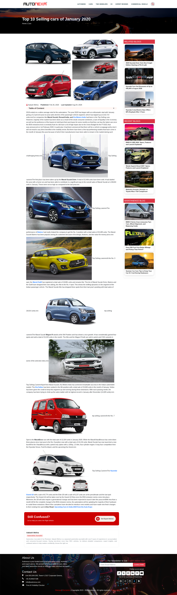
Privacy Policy (117, 590)
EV (111, 4)
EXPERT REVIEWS (122, 4)
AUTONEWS (81, 4)
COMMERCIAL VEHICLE (139, 4)
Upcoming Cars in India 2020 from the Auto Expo (73, 507)
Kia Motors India (79, 117)
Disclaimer (66, 590)
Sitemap (58, 590)
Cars (29, 23)
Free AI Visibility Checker (35, 585)
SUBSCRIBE (139, 565)
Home (24, 23)
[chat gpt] (121, 581)
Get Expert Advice (107, 519)
